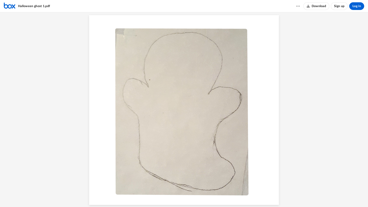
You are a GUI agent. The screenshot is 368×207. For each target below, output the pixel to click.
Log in (356, 6)
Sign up (339, 6)
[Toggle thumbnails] (163, 198)
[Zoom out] (177, 197)
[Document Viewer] (184, 109)
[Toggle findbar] (170, 198)
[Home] (9, 6)
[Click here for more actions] (298, 6)
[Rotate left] (198, 198)
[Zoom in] (190, 197)
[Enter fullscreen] (205, 198)
